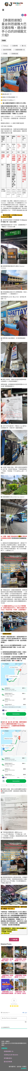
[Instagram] (25, 15)
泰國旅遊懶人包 (20, 49)
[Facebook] (22, 15)
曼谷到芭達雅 (7, 49)
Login (25, 1012)
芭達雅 (4, 40)
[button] (3, 10)
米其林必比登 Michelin (11, 1055)
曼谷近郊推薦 (8, 1061)
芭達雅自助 (14, 53)
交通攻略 (15, 46)
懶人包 (23, 46)
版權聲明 (23, 1068)
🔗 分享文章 (14, 939)
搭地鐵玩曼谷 (8, 1058)
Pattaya (5, 46)
